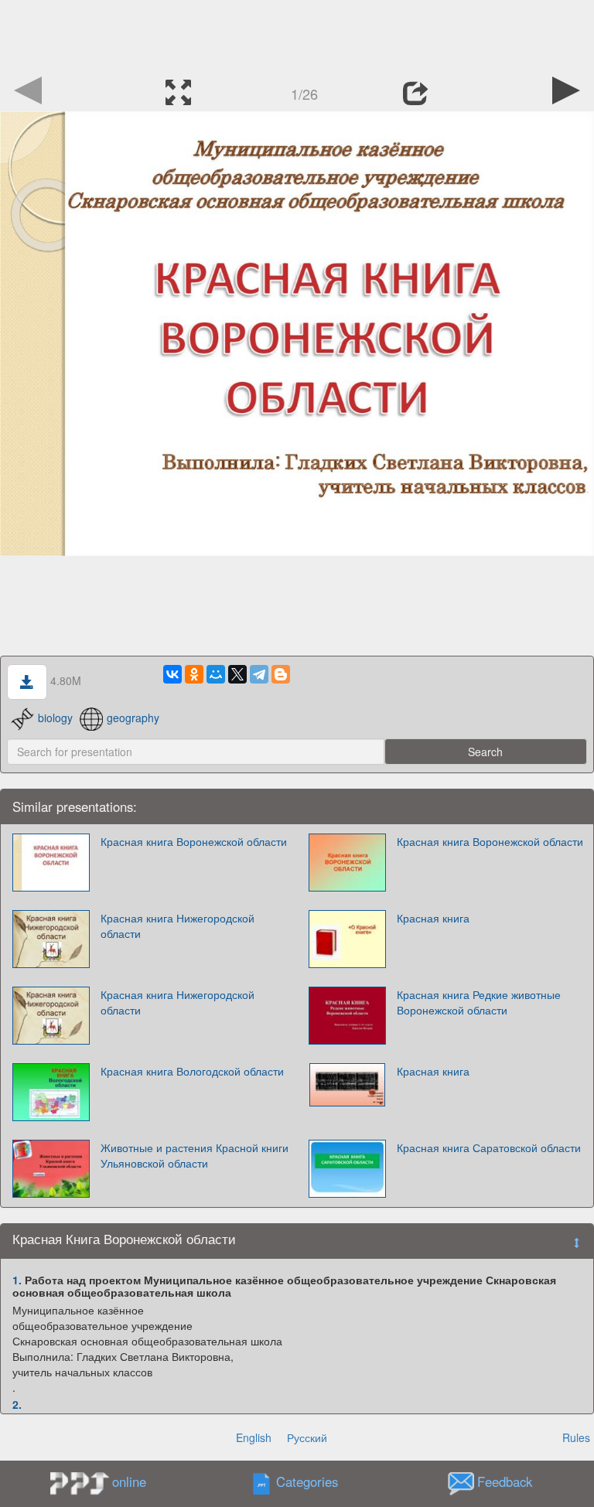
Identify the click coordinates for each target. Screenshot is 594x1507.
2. (17, 1404)
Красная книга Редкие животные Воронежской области (479, 1002)
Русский (307, 1437)
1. (17, 1279)
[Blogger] (280, 674)
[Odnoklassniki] (194, 674)
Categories (307, 1482)
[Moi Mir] (216, 674)
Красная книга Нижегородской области (177, 925)
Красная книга (433, 918)
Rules (576, 1437)
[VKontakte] (172, 674)
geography (133, 717)
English (253, 1437)
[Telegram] (259, 674)
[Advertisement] (297, 35)
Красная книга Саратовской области (489, 1147)
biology (55, 717)
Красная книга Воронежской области (194, 841)
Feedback (504, 1482)
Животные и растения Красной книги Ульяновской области (194, 1155)
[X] (237, 674)
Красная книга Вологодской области (192, 1071)
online (129, 1481)
